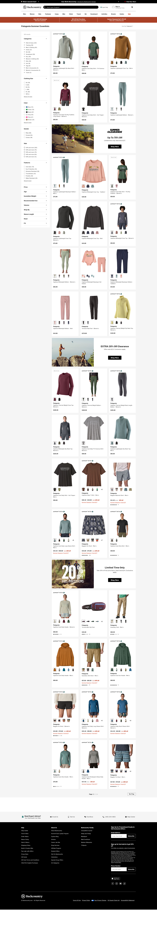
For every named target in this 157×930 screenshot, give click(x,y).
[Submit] (44, 7)
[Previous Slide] (38, 1)
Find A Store (24, 833)
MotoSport (84, 836)
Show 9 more (27, 181)
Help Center (24, 830)
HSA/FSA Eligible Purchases (29, 863)
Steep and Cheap (86, 833)
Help (22, 827)
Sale (25, 143)
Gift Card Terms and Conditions (30, 860)
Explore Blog (55, 836)
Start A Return (25, 842)
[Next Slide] (118, 1)
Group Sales (24, 854)
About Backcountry (56, 830)
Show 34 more (28, 96)
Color (26, 103)
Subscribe (131, 836)
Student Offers (55, 851)
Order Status (25, 836)
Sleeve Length (29, 214)
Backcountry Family (87, 827)
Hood (25, 219)
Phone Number (116, 866)
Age (25, 192)
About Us (54, 827)
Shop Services (55, 845)
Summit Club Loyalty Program (60, 833)
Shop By (27, 210)
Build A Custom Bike (27, 848)
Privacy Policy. (118, 862)
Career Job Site (55, 842)
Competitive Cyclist (86, 830)
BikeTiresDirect (85, 839)
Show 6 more (27, 122)
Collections (54, 857)
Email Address (115, 832)
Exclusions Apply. (115, 852)
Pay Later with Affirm (27, 851)
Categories (27, 39)
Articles (53, 839)
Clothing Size (28, 78)
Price (26, 187)
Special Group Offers (57, 860)
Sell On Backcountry (57, 854)
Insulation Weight (30, 196)
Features (27, 163)
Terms (112, 862)
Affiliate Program (56, 848)
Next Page (131, 794)
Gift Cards (24, 857)
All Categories (55, 863)
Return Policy (25, 839)
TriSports (83, 845)
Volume (26, 205)
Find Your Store (131, 1)
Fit (25, 223)
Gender (26, 129)
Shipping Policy (25, 845)
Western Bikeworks (86, 842)
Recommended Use (30, 201)
